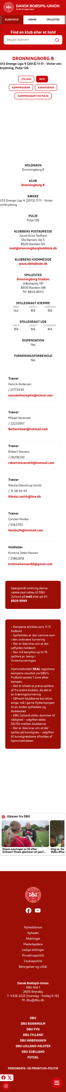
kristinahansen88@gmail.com (30, 564)
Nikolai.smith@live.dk (24, 496)
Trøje (16, 307)
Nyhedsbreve (33, 927)
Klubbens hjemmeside (33, 259)
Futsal (33, 1057)
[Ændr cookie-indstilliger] (6, 1086)
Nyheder (33, 933)
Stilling (26, 79)
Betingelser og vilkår (33, 966)
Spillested (33, 275)
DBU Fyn (33, 1029)
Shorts (33, 307)
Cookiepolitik (33, 961)
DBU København (33, 1040)
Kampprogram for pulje (33, 96)
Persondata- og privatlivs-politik (33, 1068)
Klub (33, 181)
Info (42, 79)
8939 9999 (19, 601)
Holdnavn (33, 165)
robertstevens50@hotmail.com (31, 463)
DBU (33, 1018)
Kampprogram (21, 88)
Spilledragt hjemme (33, 303)
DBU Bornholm (33, 1023)
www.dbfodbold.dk (33, 264)
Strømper (50, 307)
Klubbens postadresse (33, 231)
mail (29, 596)
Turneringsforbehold (33, 356)
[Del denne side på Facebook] (3, 1078)
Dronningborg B (33, 185)
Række (33, 196)
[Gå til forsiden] (29, 7)
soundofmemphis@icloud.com (30, 395)
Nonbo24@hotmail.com (25, 530)
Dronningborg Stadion (33, 279)
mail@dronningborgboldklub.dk (33, 248)
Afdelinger (33, 938)
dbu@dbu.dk (35, 1000)
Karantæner (46, 88)
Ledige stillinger (33, 950)
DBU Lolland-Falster (33, 1046)
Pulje (33, 216)
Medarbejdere (33, 944)
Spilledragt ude (33, 322)
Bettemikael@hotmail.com (28, 429)
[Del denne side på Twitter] (9, 1078)
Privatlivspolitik (33, 955)
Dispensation (33, 340)
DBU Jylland (33, 1035)
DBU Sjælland (33, 1052)
